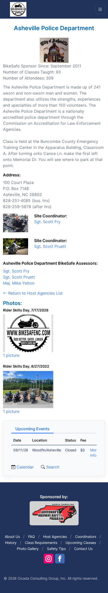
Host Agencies (55, 536)
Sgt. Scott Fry (47, 221)
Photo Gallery (28, 548)
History (11, 542)
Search (52, 466)
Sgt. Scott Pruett (50, 246)
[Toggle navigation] (100, 9)
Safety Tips (56, 548)
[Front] (18, 9)
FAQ (31, 536)
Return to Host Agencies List (35, 293)
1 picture (11, 355)
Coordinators (85, 536)
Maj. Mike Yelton (18, 283)
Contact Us (83, 548)
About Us (12, 536)
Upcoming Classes (81, 542)
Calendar (25, 466)
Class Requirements (41, 542)
